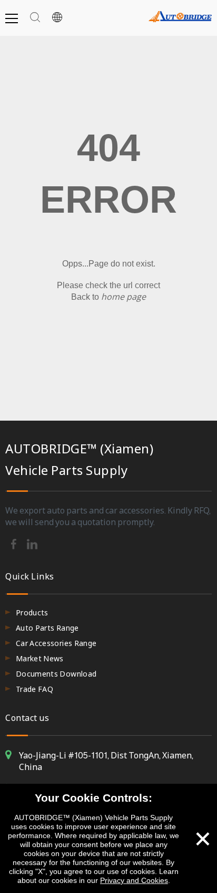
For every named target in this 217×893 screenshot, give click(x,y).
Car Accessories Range (56, 643)
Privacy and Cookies (134, 880)
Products (32, 612)
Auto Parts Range (47, 628)
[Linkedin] (32, 543)
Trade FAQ (34, 689)
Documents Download (56, 674)
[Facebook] (14, 543)
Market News (40, 658)
